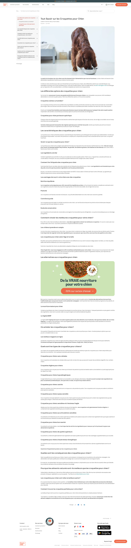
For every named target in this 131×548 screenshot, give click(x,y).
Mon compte (111, 4)
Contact (60, 533)
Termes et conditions (65, 545)
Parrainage (37, 533)
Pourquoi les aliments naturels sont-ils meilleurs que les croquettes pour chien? (26, 57)
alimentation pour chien (82, 474)
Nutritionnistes (35, 4)
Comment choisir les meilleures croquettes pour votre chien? (24, 34)
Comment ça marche (15, 4)
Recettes (37, 528)
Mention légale (57, 545)
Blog (54, 4)
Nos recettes (26, 4)
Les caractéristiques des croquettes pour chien (26, 29)
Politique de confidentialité (87, 545)
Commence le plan (121, 541)
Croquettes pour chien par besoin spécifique (27, 24)
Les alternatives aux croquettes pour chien (26, 39)
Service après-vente (24, 526)
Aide (48, 4)
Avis (43, 4)
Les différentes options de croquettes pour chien (26, 18)
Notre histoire (62, 526)
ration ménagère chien (101, 85)
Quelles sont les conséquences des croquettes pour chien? (25, 51)
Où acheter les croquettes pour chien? (26, 43)
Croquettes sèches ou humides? (26, 21)
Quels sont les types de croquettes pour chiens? (25, 47)
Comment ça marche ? (40, 526)
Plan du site (96, 545)
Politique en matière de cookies (75, 545)
